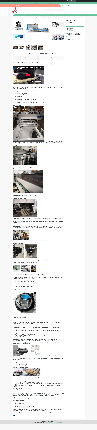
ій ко (28, 365)
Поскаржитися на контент (49, 422)
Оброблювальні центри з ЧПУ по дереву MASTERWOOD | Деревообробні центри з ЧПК (52, 17)
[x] (14, 415)
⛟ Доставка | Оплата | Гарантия (53, 14)
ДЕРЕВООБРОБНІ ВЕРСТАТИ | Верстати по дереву (25, 17)
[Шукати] (64, 10)
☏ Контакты (64, 14)
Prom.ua (54, 421)
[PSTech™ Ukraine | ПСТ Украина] (15, 10)
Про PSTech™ (33, 14)
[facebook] (13, 415)
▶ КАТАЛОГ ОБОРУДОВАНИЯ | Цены (22, 14)
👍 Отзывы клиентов (72, 14)
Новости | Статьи (41, 14)
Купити (75, 26)
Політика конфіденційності (58, 422)
